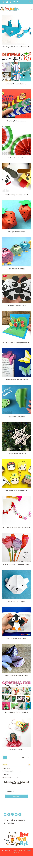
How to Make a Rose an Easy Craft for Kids (16, 564)
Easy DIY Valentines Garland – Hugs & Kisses (16, 527)
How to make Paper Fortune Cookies (16, 675)
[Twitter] (14, 1)
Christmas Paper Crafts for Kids (16, 84)
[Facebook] (3, 1)
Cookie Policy (9, 823)
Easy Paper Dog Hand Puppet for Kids (16, 195)
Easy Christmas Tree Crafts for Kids (16, 712)
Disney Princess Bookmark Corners (16, 490)
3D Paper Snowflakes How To (16, 453)
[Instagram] (6, 1)
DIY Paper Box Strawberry (16, 232)
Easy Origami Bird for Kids (16, 269)
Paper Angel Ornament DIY (16, 749)
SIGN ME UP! (16, 796)
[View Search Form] (29, 2)
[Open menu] (31, 9)
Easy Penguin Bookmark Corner (16, 638)
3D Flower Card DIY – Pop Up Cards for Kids (16, 343)
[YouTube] (17, 1)
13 (23, 757)
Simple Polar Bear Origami (16, 601)
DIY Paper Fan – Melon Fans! (16, 158)
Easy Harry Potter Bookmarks (16, 121)
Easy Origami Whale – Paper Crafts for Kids (16, 47)
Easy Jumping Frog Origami (16, 417)
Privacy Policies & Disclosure (14, 820)
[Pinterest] (10, 1)
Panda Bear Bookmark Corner (16, 306)
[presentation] (16, 30)
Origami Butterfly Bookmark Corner (16, 380)
